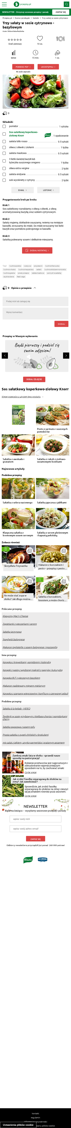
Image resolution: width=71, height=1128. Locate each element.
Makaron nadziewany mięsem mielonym (24, 685)
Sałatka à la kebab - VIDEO (16, 708)
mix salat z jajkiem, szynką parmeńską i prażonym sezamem (33, 742)
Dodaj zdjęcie (34, 379)
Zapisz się (36, 839)
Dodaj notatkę (38, 250)
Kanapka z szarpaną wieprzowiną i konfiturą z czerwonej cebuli (35, 693)
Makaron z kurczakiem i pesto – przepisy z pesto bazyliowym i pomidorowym (51, 566)
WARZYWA (27, 266)
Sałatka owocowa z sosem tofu (19, 727)
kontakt (35, 1113)
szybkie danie (9, 277)
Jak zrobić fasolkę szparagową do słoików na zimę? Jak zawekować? (37, 780)
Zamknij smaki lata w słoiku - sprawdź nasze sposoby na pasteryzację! (36, 757)
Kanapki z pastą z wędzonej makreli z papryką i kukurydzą (32, 670)
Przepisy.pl (7, 18)
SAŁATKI (39, 269)
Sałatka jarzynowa (12, 631)
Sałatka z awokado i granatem (13, 460)
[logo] (22, 4)
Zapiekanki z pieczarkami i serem (20, 624)
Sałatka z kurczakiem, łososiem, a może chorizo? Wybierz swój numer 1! (52, 598)
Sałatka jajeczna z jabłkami (52, 502)
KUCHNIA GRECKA (9, 273)
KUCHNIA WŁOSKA (9, 269)
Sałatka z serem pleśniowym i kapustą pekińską (52, 534)
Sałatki (36, 18)
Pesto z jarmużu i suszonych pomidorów (52, 430)
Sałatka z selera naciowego (17, 502)
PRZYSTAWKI (38, 266)
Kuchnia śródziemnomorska (55, 269)
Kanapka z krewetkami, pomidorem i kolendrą (27, 662)
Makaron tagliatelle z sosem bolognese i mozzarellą (30, 647)
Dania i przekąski (22, 18)
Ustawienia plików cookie (18, 1124)
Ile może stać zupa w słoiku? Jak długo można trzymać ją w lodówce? (17, 597)
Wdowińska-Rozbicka (16, 31)
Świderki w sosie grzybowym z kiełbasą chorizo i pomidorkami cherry (35, 717)
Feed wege (21, 277)
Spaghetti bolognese (14, 639)
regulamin (35, 1117)
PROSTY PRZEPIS (23, 273)
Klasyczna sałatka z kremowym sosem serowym (18, 534)
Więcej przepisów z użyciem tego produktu (21, 397)
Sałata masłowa (38, 273)
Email (21, 190)
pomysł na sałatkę (54, 273)
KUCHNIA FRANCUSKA (52, 266)
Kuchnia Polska (15, 266)
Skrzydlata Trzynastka (15, 565)
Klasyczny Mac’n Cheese (15, 616)
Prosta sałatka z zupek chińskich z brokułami (25, 734)
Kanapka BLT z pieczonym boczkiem (21, 678)
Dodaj (61, 324)
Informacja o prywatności (35, 1121)
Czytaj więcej (31, 772)
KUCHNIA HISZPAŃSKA (26, 269)
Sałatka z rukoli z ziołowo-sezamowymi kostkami (51, 460)
